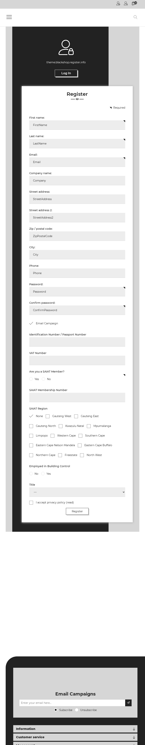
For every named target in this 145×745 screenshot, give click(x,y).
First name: (37, 117)
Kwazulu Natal (74, 426)
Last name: (36, 136)
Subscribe (65, 710)
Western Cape (66, 435)
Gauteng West (61, 416)
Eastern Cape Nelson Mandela (55, 445)
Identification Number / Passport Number (57, 334)
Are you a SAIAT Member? (46, 371)
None (39, 416)
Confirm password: (42, 302)
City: (32, 247)
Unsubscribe (88, 710)
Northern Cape (45, 455)
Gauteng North (46, 426)
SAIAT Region (38, 408)
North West (94, 455)
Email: (33, 154)
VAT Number (37, 353)
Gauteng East (90, 416)
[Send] (128, 702)
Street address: (39, 191)
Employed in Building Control (49, 466)
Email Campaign (47, 323)
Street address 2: (40, 210)
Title (32, 484)
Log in (126, 4)
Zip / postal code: (40, 228)
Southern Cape (95, 435)
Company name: (40, 173)
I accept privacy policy (55, 502)
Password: (36, 284)
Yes (37, 379)
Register (118, 4)
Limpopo (42, 435)
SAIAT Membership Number (48, 390)
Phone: (34, 265)
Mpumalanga (102, 426)
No (49, 379)
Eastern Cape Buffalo (98, 445)
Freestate (71, 455)
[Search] (135, 18)
